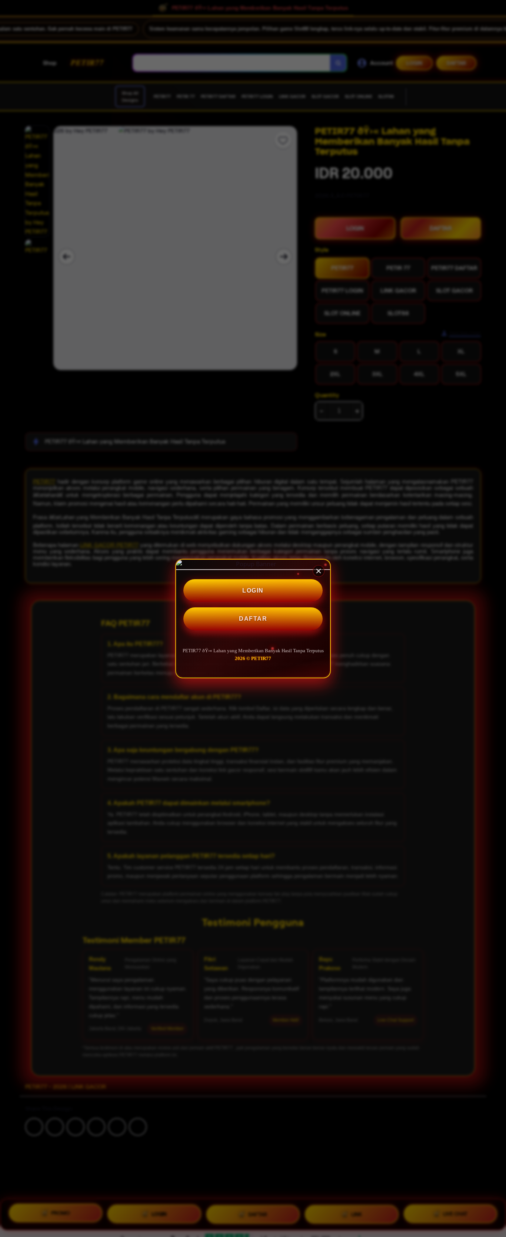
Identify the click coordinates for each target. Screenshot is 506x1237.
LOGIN (253, 590)
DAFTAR (253, 619)
